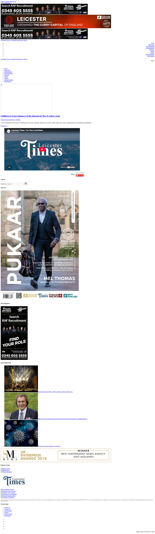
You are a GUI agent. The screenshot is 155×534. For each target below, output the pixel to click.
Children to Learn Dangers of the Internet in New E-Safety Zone (30, 116)
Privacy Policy (8, 514)
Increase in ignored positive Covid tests (49, 446)
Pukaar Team (4, 120)
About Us (7, 507)
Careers (6, 512)
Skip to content (5, 1)
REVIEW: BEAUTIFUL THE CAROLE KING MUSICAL (55, 392)
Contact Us (7, 509)
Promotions (7, 515)
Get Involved (8, 511)
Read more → (5, 126)
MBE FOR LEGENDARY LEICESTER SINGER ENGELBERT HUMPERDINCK (62, 419)
